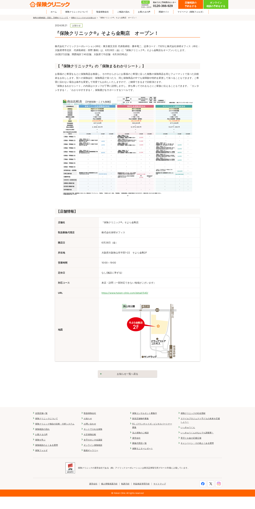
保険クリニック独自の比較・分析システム (54, 424)
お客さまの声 (144, 12)
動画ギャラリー (91, 450)
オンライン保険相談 (93, 445)
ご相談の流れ (123, 12)
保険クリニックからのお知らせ (83, 18)
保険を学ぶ (40, 439)
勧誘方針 (125, 483)
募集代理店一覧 (139, 443)
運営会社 (136, 438)
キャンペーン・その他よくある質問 (197, 443)
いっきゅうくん (188, 427)
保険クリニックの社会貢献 (193, 413)
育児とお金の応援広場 (191, 438)
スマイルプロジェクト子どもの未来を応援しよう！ (200, 420)
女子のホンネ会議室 (93, 439)
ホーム (54, 12)
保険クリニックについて (76, 12)
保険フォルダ (41, 450)
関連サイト (164, 12)
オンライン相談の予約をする (215, 4)
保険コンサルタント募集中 (144, 413)
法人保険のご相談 (140, 432)
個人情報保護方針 (109, 483)
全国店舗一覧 (41, 413)
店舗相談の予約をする (191, 4)
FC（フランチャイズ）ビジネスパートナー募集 (152, 426)
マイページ (191, 12)
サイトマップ (159, 483)
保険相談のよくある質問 (46, 445)
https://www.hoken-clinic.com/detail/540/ (125, 292)
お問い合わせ (90, 424)
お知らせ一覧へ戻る (127, 373)
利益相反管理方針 (141, 483)
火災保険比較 (90, 434)
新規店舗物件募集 (140, 418)
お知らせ (88, 418)
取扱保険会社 (102, 12)
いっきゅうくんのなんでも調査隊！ (197, 432)
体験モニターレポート (142, 448)
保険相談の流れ (42, 429)
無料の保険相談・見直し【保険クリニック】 (50, 18)
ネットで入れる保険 (93, 429)
